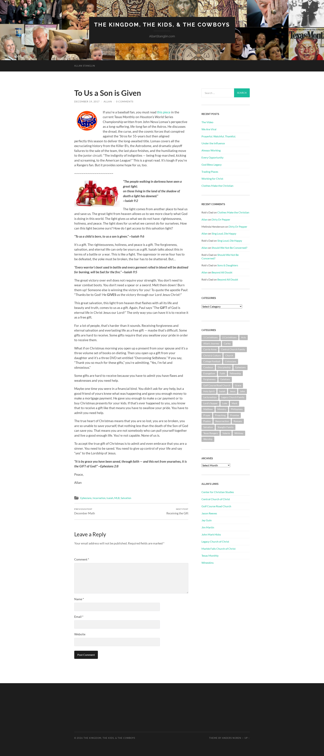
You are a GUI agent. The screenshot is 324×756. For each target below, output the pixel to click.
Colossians (230, 361)
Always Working (211, 150)
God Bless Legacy (211, 164)
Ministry (221, 409)
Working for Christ (212, 178)
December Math (84, 511)
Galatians (225, 379)
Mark (234, 403)
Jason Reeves (209, 513)
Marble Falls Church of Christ (218, 548)
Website (79, 634)
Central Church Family (233, 349)
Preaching (220, 415)
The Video (207, 122)
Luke (224, 403)
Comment (81, 559)
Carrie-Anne (210, 349)
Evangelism (209, 373)
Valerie (226, 433)
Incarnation (99, 497)
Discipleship (224, 367)
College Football (211, 361)
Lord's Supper (210, 403)
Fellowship (235, 373)
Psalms (207, 421)
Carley (227, 343)
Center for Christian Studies (217, 492)
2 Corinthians (229, 337)
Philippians (237, 409)
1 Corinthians (210, 337)
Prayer (206, 415)
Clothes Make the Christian (217, 185)
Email (78, 616)
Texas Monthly (210, 555)
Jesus (232, 391)
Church (229, 355)
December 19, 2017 (87, 101)
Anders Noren (231, 738)
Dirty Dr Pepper (221, 219)
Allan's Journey (211, 343)
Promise (234, 415)
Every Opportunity (212, 157)
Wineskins (207, 562)
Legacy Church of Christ (215, 541)
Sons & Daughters (227, 265)
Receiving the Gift (177, 511)
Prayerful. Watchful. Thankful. (218, 136)
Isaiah (109, 497)
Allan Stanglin (84, 65)
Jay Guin (206, 520)
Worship (207, 439)
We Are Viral (208, 129)
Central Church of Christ (215, 499)
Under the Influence (213, 143)
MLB (117, 497)
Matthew (208, 409)
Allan (108, 101)
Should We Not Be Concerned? (229, 247)
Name (79, 599)
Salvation (126, 497)
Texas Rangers (210, 433)
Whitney (238, 433)
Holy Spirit (209, 391)
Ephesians (86, 497)
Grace (238, 385)
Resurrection (222, 421)
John (242, 391)
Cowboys (208, 367)
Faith (222, 373)
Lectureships (210, 397)
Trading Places (209, 171)
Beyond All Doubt (222, 272)
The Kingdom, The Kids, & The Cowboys (162, 24)
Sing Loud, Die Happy (224, 233)
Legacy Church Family (232, 397)
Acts (243, 337)
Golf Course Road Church (216, 385)
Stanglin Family (226, 427)
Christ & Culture (212, 355)
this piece (163, 112)
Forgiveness (209, 379)
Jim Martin (207, 527)
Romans (238, 421)
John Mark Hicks (211, 534)
